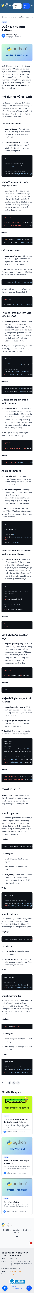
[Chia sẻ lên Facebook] (9, 1083)
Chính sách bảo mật (17, 1288)
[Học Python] (7, 5)
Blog (14, 17)
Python (4, 22)
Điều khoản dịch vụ (17, 1287)
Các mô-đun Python (11, 1202)
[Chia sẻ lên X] (14, 1083)
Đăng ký (25, 6)
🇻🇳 (31, 1243)
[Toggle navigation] (32, 5)
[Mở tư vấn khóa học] (29, 1288)
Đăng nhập (15, 6)
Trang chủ (7, 17)
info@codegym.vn (15, 1271)
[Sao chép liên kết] (18, 1083)
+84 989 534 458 (15, 1268)
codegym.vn (13, 1274)
